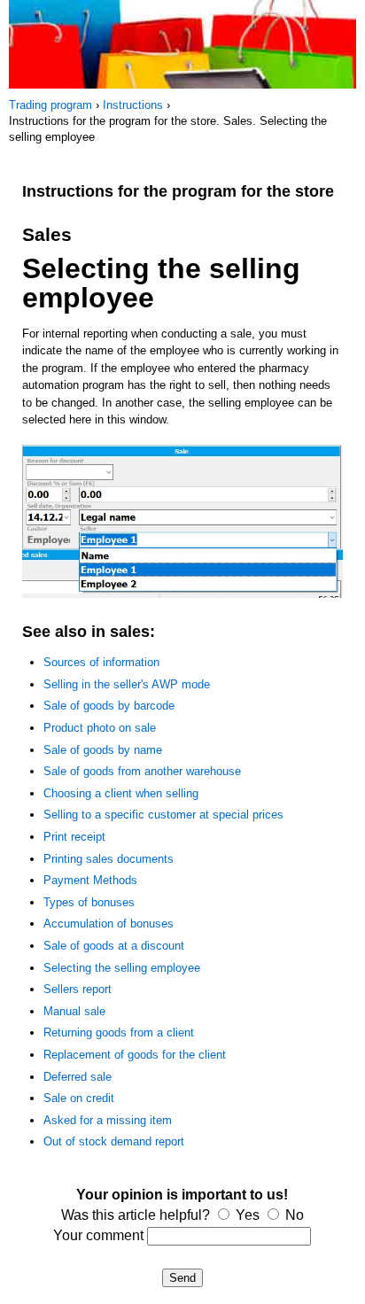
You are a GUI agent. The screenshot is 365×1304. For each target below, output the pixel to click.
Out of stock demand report (113, 1141)
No (294, 1214)
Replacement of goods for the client (134, 1054)
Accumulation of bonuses (108, 923)
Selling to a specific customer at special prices (163, 814)
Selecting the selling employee (121, 967)
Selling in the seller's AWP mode (126, 684)
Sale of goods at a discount (113, 945)
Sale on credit (78, 1098)
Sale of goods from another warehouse (142, 771)
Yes (248, 1214)
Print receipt (74, 836)
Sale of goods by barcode (109, 705)
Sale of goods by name (102, 750)
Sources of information (101, 662)
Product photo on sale (99, 727)
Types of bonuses (89, 902)
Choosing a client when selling (120, 793)
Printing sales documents (108, 858)
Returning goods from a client (118, 1032)
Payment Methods (90, 880)
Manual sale (74, 1011)
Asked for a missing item (107, 1120)
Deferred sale (77, 1076)
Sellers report (77, 989)
